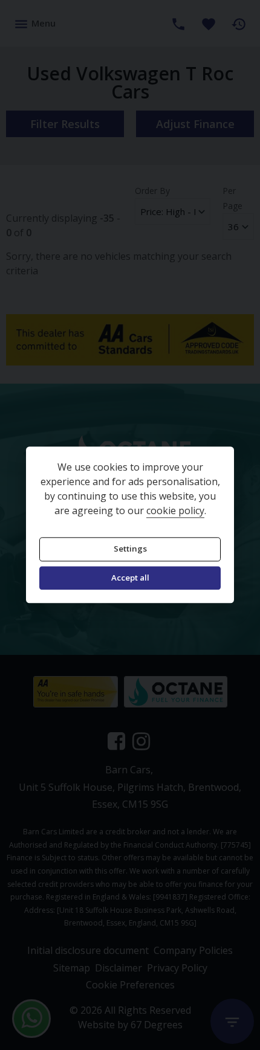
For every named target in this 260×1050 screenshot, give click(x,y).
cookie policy (175, 511)
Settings (130, 549)
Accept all (130, 577)
